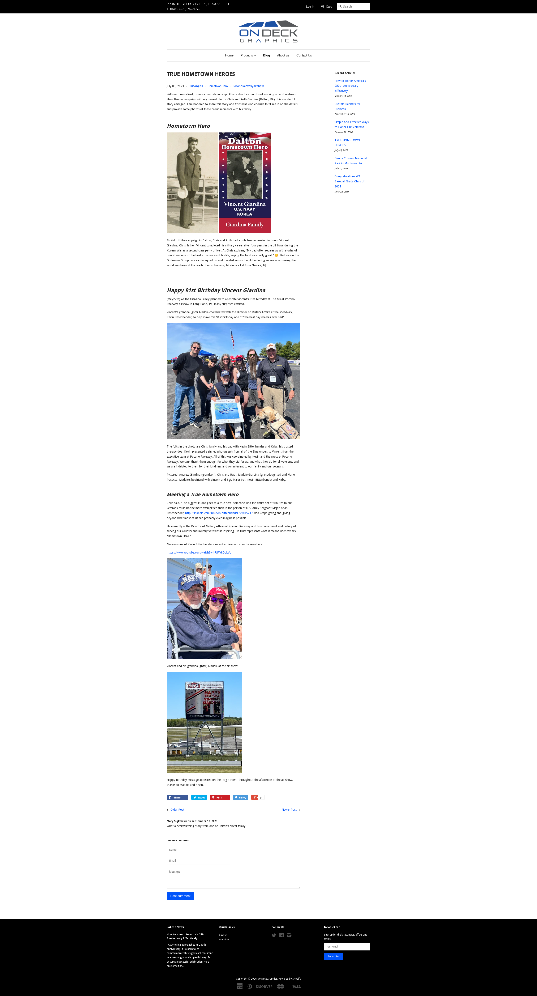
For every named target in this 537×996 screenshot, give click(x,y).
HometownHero (217, 86)
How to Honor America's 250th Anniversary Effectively (350, 86)
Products (247, 55)
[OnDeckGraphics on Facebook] (281, 936)
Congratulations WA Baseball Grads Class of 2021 (349, 181)
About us (283, 55)
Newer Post (289, 809)
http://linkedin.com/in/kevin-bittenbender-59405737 (219, 513)
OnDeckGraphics (267, 978)
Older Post (177, 809)
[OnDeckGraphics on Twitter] (274, 936)
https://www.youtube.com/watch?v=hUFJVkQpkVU (199, 552)
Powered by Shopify (290, 978)
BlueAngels (196, 86)
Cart (329, 6)
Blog (266, 55)
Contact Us (304, 55)
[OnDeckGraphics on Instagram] (289, 936)
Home (229, 55)
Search (223, 934)
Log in (310, 6)
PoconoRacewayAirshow (248, 86)
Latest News (175, 927)
